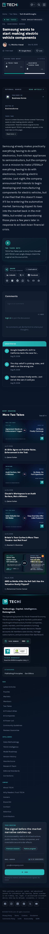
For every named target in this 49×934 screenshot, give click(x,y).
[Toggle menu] (44, 4)
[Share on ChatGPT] (7, 280)
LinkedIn (12, 275)
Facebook (34, 275)
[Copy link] (28, 280)
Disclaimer (34, 915)
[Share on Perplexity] (12, 280)
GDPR (37, 919)
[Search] (39, 4)
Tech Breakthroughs (31, 20)
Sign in (8, 318)
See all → (43, 416)
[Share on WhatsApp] (22, 280)
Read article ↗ (36, 89)
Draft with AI (32, 269)
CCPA (19, 919)
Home (4, 14)
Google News (26, 51)
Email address (10, 859)
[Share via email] (33, 280)
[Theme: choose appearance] (33, 4)
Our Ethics (29, 673)
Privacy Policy (7, 915)
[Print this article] (38, 280)
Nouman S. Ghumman (15, 545)
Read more (11, 134)
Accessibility (28, 919)
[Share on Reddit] (17, 280)
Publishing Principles (14, 673)
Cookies (25, 915)
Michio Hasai (17, 44)
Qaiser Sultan (12, 457)
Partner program (30, 848)
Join (26, 872)
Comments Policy (8, 919)
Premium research (13, 848)
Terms (17, 915)
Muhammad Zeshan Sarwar (17, 589)
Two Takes (13, 14)
